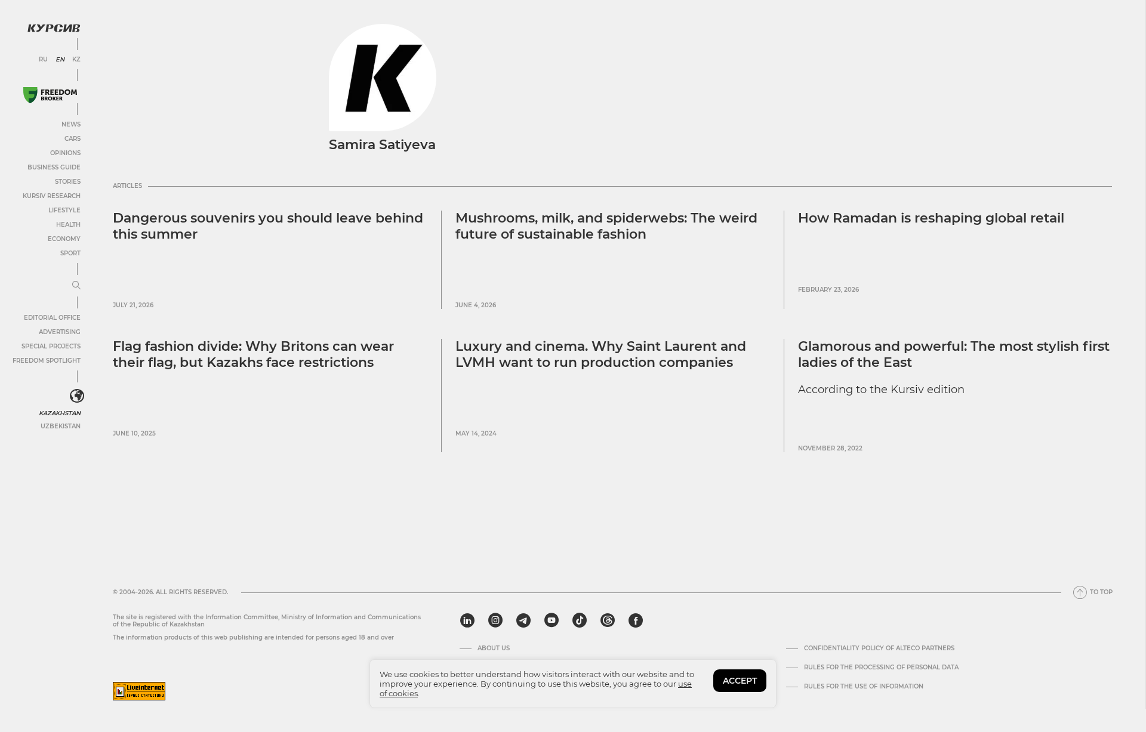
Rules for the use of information (863, 686)
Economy (64, 239)
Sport (70, 253)
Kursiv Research (52, 196)
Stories (68, 182)
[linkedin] (467, 620)
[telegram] (523, 620)
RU (43, 59)
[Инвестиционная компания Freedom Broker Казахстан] (50, 95)
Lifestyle (64, 210)
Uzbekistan (61, 426)
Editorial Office (52, 318)
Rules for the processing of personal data (881, 667)
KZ (76, 59)
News (71, 124)
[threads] (607, 620)
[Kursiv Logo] (54, 28)
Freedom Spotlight (47, 361)
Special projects (51, 346)
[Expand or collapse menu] (76, 286)
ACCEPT (740, 680)
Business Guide (54, 167)
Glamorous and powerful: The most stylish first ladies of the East (954, 354)
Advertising (60, 332)
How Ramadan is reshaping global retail (931, 218)
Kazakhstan (60, 413)
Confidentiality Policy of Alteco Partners (879, 648)
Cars (72, 139)
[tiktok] (579, 620)
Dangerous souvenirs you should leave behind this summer (268, 226)
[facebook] (636, 620)
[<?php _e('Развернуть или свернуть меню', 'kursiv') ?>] (77, 396)
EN (60, 59)
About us (494, 648)
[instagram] (495, 620)
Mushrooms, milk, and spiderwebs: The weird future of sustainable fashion (606, 226)
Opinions (65, 153)
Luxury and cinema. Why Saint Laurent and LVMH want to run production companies (600, 354)
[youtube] (551, 620)
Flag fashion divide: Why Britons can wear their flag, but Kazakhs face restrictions (253, 354)
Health (68, 224)
